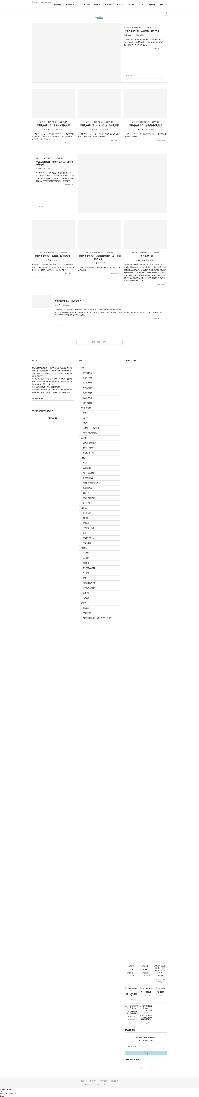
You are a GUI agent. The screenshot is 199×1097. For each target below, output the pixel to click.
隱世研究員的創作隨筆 (90, 433)
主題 (141, 5)
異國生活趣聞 (87, 393)
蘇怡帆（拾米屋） (89, 453)
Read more (158, 48)
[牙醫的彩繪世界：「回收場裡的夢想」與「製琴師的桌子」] (99, 234)
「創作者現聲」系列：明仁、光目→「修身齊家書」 (142, 823)
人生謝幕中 (87, 558)
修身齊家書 (87, 513)
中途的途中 (87, 553)
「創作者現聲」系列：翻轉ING (135, 810)
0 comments (61, 326)
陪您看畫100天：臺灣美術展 (68, 301)
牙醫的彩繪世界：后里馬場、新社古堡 (141, 31)
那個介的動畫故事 (89, 498)
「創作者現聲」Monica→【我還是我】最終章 (140, 814)
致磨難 (85, 423)
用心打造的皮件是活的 (90, 483)
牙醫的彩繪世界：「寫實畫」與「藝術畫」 (53, 256)
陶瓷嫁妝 (86, 598)
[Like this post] (152, 75)
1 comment (130, 75)
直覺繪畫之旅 (87, 488)
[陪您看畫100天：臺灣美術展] (41, 301)
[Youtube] (159, 14)
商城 (161, 5)
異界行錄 (86, 573)
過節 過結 (86, 593)
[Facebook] (155, 14)
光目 (39, 168)
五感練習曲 (87, 468)
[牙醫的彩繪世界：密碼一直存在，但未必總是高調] (122, 183)
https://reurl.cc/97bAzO (133, 671)
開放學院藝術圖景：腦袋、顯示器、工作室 (97, 618)
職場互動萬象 (87, 398)
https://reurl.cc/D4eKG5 (138, 657)
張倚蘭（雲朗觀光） (90, 443)
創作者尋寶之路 (71, 5)
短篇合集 (108, 5)
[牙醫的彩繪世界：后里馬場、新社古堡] (76, 52)
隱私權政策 (114, 1081)
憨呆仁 (85, 518)
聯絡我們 (93, 1081)
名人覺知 (132, 5)
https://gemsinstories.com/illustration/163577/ (142, 635)
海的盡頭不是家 (88, 528)
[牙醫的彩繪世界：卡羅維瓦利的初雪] (53, 103)
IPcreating (129, 35)
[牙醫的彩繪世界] (145, 234)
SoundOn (142, 516)
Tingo (85, 463)
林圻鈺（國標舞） (89, 448)
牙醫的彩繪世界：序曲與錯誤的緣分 (145, 125)
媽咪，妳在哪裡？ (89, 473)
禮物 (84, 578)
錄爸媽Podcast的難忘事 (91, 428)
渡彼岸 (85, 418)
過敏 (84, 533)
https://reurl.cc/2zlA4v (155, 649)
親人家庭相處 (87, 403)
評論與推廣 (87, 613)
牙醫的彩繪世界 (145, 256)
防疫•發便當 (87, 543)
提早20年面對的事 (89, 568)
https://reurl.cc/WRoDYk (157, 663)
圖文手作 (120, 5)
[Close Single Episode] (144, 592)
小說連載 (97, 5)
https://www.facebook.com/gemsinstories (146, 706)
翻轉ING (86, 493)
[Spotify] (162, 14)
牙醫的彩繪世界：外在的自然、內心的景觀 (99, 125)
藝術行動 (152, 5)
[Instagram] (157, 14)
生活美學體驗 (87, 388)
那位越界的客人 (88, 538)
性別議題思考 (87, 373)
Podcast (86, 5)
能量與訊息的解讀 (89, 583)
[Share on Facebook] (155, 75)
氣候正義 (86, 608)
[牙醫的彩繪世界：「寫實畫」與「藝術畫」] (53, 234)
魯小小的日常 (87, 503)
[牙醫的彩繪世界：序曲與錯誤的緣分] (145, 103)
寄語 (84, 413)
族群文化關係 (87, 383)
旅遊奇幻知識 (87, 378)
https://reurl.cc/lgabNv (150, 644)
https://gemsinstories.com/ (148, 701)
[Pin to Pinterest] (159, 75)
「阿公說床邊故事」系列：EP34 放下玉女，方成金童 (142, 827)
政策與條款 (103, 1081)
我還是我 (86, 563)
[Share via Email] (162, 75)
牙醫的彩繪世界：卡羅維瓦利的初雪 (53, 125)
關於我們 (57, 5)
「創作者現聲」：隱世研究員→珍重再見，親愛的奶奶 (142, 819)
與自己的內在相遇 (89, 588)
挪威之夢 (86, 523)
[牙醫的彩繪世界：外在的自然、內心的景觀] (99, 103)
